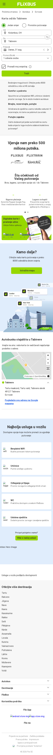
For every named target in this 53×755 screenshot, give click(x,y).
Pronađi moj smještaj (17, 66)
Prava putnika (21, 739)
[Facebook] (25, 729)
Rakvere (5, 597)
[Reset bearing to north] (48, 363)
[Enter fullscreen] (48, 368)
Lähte (4, 654)
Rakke (4, 617)
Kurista (5, 642)
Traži (26, 73)
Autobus (26, 12)
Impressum (34, 739)
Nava (4, 605)
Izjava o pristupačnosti (27, 743)
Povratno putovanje (37, 25)
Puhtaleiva (7, 650)
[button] (26, 33)
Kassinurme (7, 613)
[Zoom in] (48, 355)
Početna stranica (10, 12)
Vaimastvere (8, 646)
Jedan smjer (13, 25)
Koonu (5, 658)
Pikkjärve (6, 625)
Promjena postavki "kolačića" (29, 746)
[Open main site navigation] (4, 4)
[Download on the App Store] (36, 716)
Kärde (4, 629)
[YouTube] (26, 729)
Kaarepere (6, 666)
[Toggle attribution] (48, 376)
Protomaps (28, 376)
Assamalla (6, 634)
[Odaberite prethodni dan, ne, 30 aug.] (44, 49)
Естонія (38, 12)
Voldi (4, 670)
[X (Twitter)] (28, 729)
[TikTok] (29, 729)
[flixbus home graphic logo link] (27, 4)
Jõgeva (5, 601)
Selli (4, 621)
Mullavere (6, 662)
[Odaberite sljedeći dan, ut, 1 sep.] (48, 49)
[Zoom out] (48, 359)
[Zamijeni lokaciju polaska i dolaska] (47, 37)
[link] (26, 287)
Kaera (4, 609)
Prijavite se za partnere (18, 736)
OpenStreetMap (40, 376)
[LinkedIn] (27, 729)
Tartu (4, 593)
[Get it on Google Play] (19, 716)
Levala (5, 638)
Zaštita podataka (37, 736)
